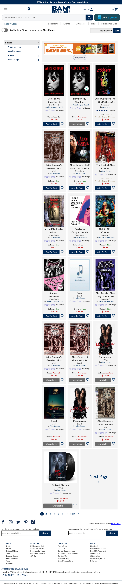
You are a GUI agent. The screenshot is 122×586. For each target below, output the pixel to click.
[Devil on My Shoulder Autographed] (79, 80)
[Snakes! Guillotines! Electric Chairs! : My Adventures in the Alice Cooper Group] (54, 275)
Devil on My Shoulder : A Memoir (54, 100)
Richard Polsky (81, 237)
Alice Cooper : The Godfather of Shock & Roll (105, 100)
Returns (93, 561)
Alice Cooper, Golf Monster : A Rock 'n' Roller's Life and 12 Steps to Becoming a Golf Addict (79, 166)
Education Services (38, 553)
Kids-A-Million (12, 551)
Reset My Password (98, 551)
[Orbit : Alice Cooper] (105, 211)
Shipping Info (95, 556)
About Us (61, 548)
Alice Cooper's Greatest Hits (54, 166)
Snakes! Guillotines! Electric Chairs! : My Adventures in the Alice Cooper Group (54, 294)
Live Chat (116, 523)
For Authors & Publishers (68, 553)
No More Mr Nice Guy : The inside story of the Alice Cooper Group (105, 294)
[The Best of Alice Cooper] (105, 147)
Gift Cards (81, 23)
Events (67, 23)
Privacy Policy (112, 583)
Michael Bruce (104, 301)
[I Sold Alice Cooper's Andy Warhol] (79, 211)
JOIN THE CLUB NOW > (14, 575)
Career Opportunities (66, 551)
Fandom (9, 563)
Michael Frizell (104, 237)
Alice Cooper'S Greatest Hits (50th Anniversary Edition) (80, 359)
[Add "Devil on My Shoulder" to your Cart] (54, 124)
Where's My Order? (98, 558)
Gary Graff (106, 107)
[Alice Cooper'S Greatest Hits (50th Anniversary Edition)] (79, 339)
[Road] (79, 275)
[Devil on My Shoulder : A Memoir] (54, 80)
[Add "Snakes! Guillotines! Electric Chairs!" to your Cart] (54, 316)
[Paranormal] (105, 339)
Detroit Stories (60, 485)
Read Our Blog (63, 558)
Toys (8, 561)
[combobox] (49, 17)
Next (73, 513)
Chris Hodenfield (56, 302)
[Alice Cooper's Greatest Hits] (54, 147)
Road (80, 292)
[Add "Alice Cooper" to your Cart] (105, 124)
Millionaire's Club (109, 23)
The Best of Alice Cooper (105, 166)
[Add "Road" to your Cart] (79, 316)
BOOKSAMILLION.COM (57, 583)
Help (93, 23)
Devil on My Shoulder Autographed (79, 100)
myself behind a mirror (54, 231)
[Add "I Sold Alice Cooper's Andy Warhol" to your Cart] (79, 252)
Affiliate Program (37, 548)
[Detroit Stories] (60, 467)
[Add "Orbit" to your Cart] (105, 252)
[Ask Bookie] (107, 17)
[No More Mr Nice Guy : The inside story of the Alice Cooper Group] (105, 275)
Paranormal (105, 357)
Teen (8, 553)
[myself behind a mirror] (54, 211)
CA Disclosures (100, 583)
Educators (53, 23)
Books (8, 546)
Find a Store (62, 546)
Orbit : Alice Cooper (105, 231)
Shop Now (80, 57)
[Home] (61, 9)
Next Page (99, 479)
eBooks (9, 548)
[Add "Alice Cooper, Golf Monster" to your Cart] (79, 188)
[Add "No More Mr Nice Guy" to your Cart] (105, 316)
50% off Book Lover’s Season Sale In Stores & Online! (63, 2)
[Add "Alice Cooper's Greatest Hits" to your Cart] (54, 188)
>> (79, 513)
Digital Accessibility (65, 561)
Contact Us (62, 556)
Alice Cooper (52, 107)
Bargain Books (12, 556)
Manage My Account (98, 548)
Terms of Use (87, 583)
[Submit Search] (89, 17)
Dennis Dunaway (52, 301)
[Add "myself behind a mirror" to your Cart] (54, 252)
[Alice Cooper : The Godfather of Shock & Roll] (105, 80)
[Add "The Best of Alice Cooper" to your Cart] (105, 188)
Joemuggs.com (74, 583)
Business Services (37, 551)
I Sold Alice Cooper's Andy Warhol (79, 231)
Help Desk (94, 546)
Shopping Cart (95, 553)
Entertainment (12, 558)
